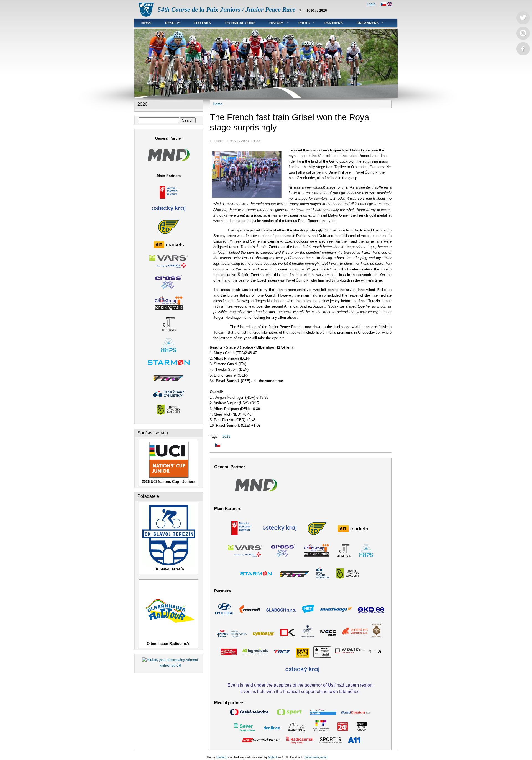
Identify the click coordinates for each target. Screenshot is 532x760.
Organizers (364, 23)
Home (217, 104)
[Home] (146, 15)
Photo (300, 23)
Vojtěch (273, 757)
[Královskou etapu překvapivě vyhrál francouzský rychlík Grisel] (215, 445)
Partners (333, 23)
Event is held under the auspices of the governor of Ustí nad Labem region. (300, 684)
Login (371, 4)
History (273, 23)
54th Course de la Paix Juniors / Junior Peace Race (226, 9)
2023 (226, 436)
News (146, 23)
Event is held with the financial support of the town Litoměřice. (300, 691)
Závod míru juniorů (316, 757)
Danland (221, 757)
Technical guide (240, 23)
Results (172, 23)
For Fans (202, 23)
